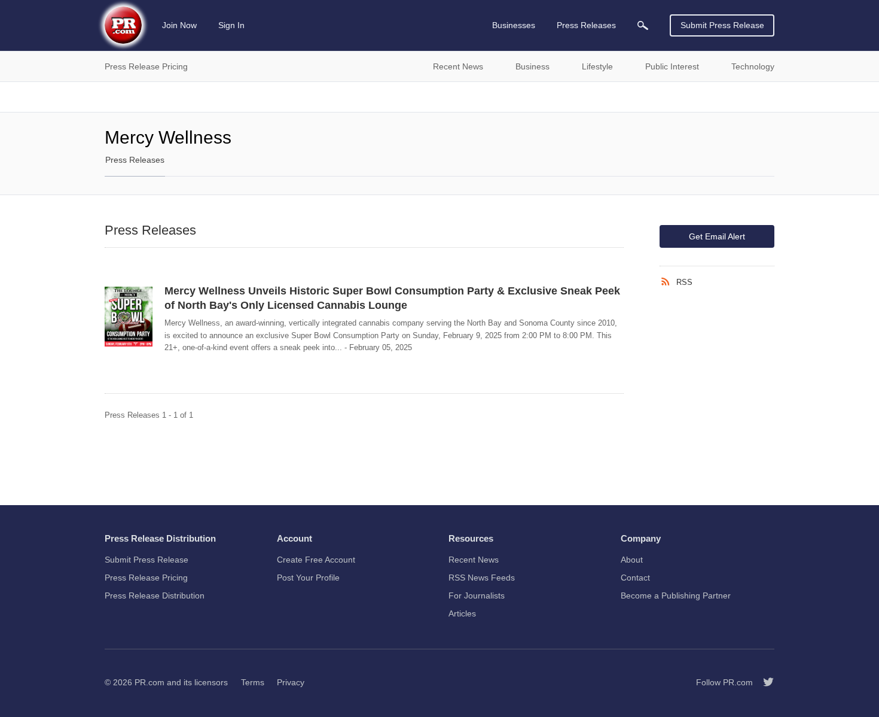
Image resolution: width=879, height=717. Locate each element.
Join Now (179, 25)
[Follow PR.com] (763, 682)
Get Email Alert (717, 236)
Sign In (231, 25)
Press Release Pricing (146, 577)
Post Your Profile (308, 577)
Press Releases (134, 160)
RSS (684, 282)
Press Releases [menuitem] (586, 25)
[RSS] (668, 281)
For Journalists (476, 595)
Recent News (473, 559)
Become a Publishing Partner (676, 595)
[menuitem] (642, 25)
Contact (635, 577)
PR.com (149, 682)
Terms (252, 682)
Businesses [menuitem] (513, 25)
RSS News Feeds (481, 577)
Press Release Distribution (155, 595)
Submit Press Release (722, 25)
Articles (462, 613)
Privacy (290, 682)
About (632, 559)
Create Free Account (316, 559)
